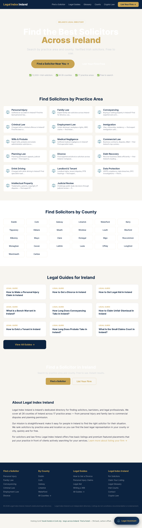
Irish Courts (113, 488)
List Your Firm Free (94, 63)
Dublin (14, 222)
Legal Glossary (114, 484)
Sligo (105, 238)
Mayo (36, 238)
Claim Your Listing (116, 480)
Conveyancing (9, 484)
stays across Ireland (71, 521)
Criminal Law (9, 488)
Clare (59, 238)
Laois (82, 246)
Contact (111, 492)
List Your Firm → (128, 4)
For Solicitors (114, 476)
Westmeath (14, 254)
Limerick (82, 222)
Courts (98, 4)
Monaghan (14, 246)
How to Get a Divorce (82, 476)
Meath (60, 230)
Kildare (37, 230)
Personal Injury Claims (83, 480)
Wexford (128, 230)
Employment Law (11, 492)
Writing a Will (79, 488)
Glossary (87, 4)
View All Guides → (25, 344)
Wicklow (82, 230)
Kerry (128, 222)
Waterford (105, 222)
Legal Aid (77, 484)
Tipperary (13, 230)
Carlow (37, 254)
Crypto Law (109, 4)
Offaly (105, 246)
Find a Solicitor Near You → (53, 63)
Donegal (82, 238)
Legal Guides (74, 4)
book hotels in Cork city (52, 521)
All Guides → (78, 492)
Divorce (6, 495)
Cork (37, 222)
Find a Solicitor (58, 4)
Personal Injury (10, 476)
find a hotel (85, 521)
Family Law (8, 480)
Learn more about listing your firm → (107, 440)
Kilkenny (14, 238)
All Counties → (44, 495)
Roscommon (128, 238)
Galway (59, 222)
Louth (105, 230)
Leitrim (60, 246)
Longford (128, 246)
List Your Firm (84, 381)
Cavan (37, 246)
